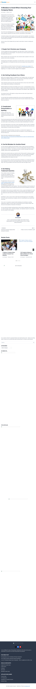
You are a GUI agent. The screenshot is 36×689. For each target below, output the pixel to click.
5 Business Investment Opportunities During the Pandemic (8, 229)
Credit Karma (3, 666)
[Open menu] (35, 2)
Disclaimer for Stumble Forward (7, 679)
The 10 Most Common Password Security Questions (11, 658)
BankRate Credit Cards (5, 671)
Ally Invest (3, 669)
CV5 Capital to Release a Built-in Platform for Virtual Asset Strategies (26, 254)
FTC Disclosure (4, 677)
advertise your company (26, 66)
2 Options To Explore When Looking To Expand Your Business (9, 254)
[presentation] (9, 245)
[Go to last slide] (2, 250)
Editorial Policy (4, 681)
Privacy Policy (3, 676)
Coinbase (3, 668)
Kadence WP (27, 686)
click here (12, 29)
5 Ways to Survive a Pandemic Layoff (28, 229)
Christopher (4, 12)
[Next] (33, 250)
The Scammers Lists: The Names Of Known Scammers (11, 656)
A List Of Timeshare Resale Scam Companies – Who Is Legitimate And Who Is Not (16, 660)
